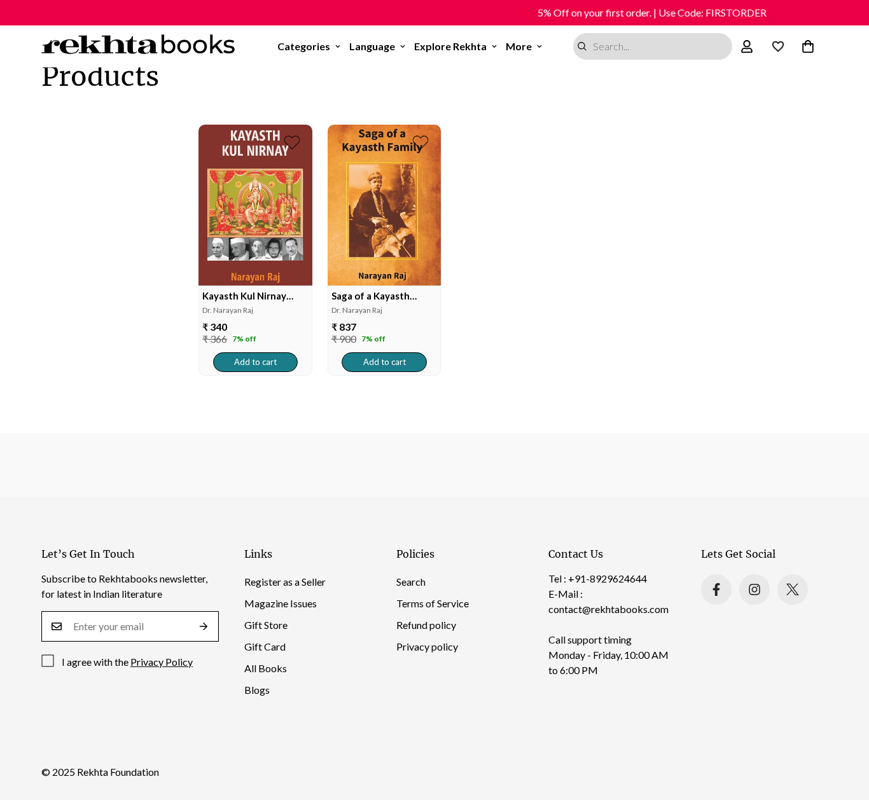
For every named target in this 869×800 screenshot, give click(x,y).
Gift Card (265, 646)
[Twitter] (792, 589)
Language (372, 46)
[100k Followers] (754, 589)
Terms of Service (432, 603)
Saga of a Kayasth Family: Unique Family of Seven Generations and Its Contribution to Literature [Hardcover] (382, 296)
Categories (303, 46)
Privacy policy (427, 646)
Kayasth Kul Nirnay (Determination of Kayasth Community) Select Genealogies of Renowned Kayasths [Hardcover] (252, 296)
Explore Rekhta (450, 46)
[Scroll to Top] (844, 730)
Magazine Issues (280, 603)
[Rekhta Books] (138, 46)
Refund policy (426, 625)
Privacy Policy (161, 662)
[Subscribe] (204, 626)
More (519, 46)
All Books (265, 668)
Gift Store (266, 625)
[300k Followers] (716, 589)
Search (411, 582)
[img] (255, 205)
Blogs (257, 690)
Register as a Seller (285, 582)
